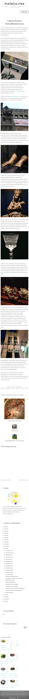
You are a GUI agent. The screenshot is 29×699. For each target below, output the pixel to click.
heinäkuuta (8, 561)
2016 (5, 548)
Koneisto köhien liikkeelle (12, 584)
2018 (5, 544)
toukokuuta (8, 566)
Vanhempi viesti (22, 480)
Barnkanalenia (17, 91)
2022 (5, 535)
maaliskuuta (9, 570)
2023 (5, 533)
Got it (19, 698)
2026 (5, 527)
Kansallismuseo (5, 388)
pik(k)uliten (14, 3)
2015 (5, 595)
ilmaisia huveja (17, 386)
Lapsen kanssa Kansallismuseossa (14, 590)
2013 (5, 599)
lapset (13, 388)
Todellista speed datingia (12, 586)
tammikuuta (9, 592)
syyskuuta (8, 557)
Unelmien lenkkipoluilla (12, 576)
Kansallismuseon (15, 96)
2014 (5, 597)
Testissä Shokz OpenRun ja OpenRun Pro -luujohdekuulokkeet (5, 646)
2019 (5, 542)
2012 (5, 601)
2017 (5, 546)
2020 (5, 540)
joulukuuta (8, 551)
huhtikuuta (8, 568)
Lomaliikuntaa (9, 574)
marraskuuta (9, 553)
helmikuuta (8, 572)
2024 (5, 531)
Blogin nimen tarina (17, 644)
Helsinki (9, 386)
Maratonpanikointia (10, 582)
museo (18, 388)
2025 (5, 529)
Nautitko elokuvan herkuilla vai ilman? (15, 588)
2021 (5, 538)
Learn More (12, 698)
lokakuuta (8, 555)
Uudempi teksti (6, 480)
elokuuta (8, 559)
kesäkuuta (8, 564)
